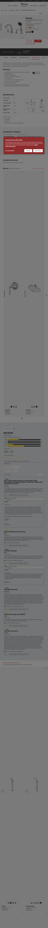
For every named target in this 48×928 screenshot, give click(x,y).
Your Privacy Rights (9, 150)
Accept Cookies (38, 150)
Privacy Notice (12, 146)
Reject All (28, 150)
